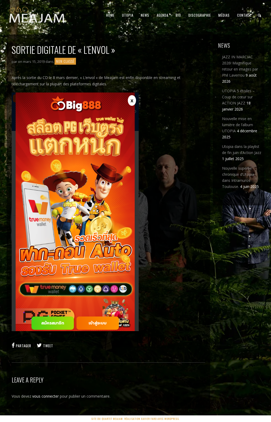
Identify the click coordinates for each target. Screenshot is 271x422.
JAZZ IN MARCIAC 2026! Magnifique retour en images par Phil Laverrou (240, 66)
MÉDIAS (224, 15)
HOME (110, 15)
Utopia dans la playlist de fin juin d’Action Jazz (241, 149)
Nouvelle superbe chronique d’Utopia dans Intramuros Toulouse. (238, 177)
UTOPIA (127, 15)
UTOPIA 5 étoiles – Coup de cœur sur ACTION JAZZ (238, 97)
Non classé (65, 61)
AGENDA (162, 15)
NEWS (145, 15)
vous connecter (45, 396)
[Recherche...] (259, 15)
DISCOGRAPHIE (199, 15)
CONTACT (244, 15)
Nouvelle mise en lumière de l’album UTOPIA (237, 124)
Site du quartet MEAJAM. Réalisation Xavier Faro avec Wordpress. (135, 419)
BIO (178, 15)
